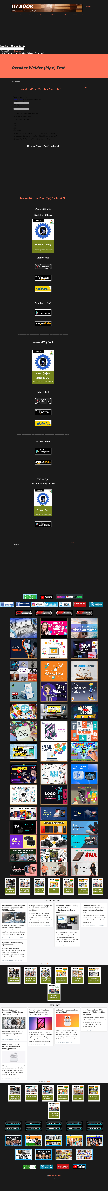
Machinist (40, 15)
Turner (22, 15)
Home (13, 15)
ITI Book (22, 6)
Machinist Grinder (53, 15)
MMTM (75, 15)
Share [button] (85, 87)
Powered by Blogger (55, 1175)
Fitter (30, 15)
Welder (66, 15)
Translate (18, 51)
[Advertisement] (54, 32)
